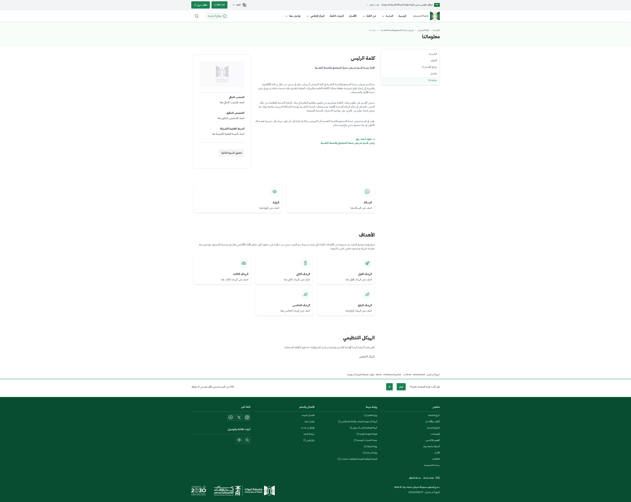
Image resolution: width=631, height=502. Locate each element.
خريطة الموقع (415, 477)
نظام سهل (203, 6)
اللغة (238, 5)
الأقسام (353, 16)
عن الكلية (371, 16)
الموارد (434, 60)
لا (389, 387)
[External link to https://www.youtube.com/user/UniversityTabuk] (230, 417)
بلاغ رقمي (310, 440)
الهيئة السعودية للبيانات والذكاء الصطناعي (359, 422)
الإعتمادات (435, 434)
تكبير (247, 440)
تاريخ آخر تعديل (433, 374)
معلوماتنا (432, 80)
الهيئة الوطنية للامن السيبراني (365, 428)
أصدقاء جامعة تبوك (431, 446)
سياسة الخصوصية (432, 465)
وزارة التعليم (372, 416)
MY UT (222, 6)
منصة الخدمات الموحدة (367, 440)
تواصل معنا (295, 16)
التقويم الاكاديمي (432, 440)
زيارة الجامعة (309, 434)
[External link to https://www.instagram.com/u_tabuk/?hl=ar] (247, 417)
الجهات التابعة (337, 16)
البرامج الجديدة (433, 427)
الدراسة (389, 16)
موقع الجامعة (215, 16)
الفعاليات (436, 459)
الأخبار (437, 452)
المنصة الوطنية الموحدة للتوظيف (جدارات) (358, 459)
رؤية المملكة (372, 447)
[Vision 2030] (198, 490)
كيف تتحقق (374, 5)
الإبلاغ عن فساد (308, 427)
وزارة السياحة (371, 453)
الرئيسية (402, 16)
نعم (401, 387)
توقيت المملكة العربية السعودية (360, 374)
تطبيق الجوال (428, 477)
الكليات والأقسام (433, 421)
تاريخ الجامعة (434, 415)
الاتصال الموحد (308, 415)
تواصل (433, 74)
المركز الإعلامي (317, 16)
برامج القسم (431, 67)
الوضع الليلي (239, 440)
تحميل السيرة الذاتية (231, 153)
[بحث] (196, 16)
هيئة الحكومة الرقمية (368, 434)
